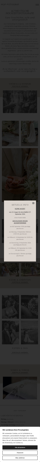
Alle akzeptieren (20, 447)
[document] (20, 231)
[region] (20, 444)
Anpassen (20, 452)
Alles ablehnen (20, 458)
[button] (33, 203)
